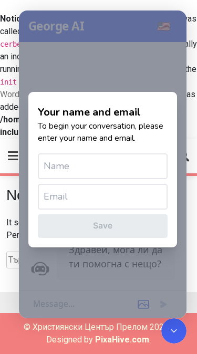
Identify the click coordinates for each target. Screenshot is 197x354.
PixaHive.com (122, 340)
